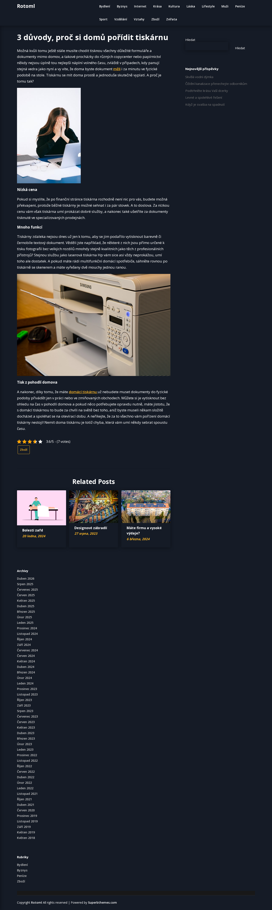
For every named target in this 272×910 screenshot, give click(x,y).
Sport (103, 19)
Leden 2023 (25, 749)
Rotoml (26, 6)
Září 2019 (24, 827)
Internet (140, 6)
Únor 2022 (24, 783)
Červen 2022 (26, 772)
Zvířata (171, 19)
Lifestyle (208, 6)
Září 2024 (24, 645)
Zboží (155, 19)
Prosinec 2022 (27, 755)
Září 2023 (24, 705)
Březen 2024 (26, 672)
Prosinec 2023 (27, 689)
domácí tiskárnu (83, 391)
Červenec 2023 (27, 716)
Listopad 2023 (27, 694)
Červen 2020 (26, 810)
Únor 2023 (24, 744)
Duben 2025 (25, 606)
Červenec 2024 (27, 650)
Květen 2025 (26, 601)
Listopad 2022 (27, 761)
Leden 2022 (25, 788)
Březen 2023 (26, 738)
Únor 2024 (24, 678)
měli (116, 68)
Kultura (174, 6)
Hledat (190, 40)
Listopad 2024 (27, 634)
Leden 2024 (25, 683)
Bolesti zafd (32, 530)
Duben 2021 (25, 805)
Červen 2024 (26, 656)
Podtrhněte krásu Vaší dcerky (206, 90)
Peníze (240, 6)
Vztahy (139, 19)
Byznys (122, 6)
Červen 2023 (26, 722)
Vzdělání (120, 19)
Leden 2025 (25, 623)
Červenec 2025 (27, 590)
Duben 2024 (25, 667)
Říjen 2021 (24, 799)
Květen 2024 (26, 661)
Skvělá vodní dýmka (199, 77)
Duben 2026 (25, 578)
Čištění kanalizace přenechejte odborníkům (216, 83)
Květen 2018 (26, 838)
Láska (191, 6)
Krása (157, 6)
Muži (224, 6)
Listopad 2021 (27, 794)
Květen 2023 (26, 727)
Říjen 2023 (24, 700)
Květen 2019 (26, 832)
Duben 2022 (25, 777)
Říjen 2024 (24, 639)
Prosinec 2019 (27, 816)
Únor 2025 (24, 617)
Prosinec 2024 (27, 628)
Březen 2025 (26, 612)
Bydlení (104, 6)
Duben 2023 (25, 733)
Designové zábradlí (90, 528)
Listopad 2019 (27, 821)
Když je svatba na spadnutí (205, 104)
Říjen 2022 (24, 766)
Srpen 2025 (25, 584)
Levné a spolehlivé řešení (203, 97)
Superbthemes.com (102, 902)
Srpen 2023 (25, 711)
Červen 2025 (26, 595)
